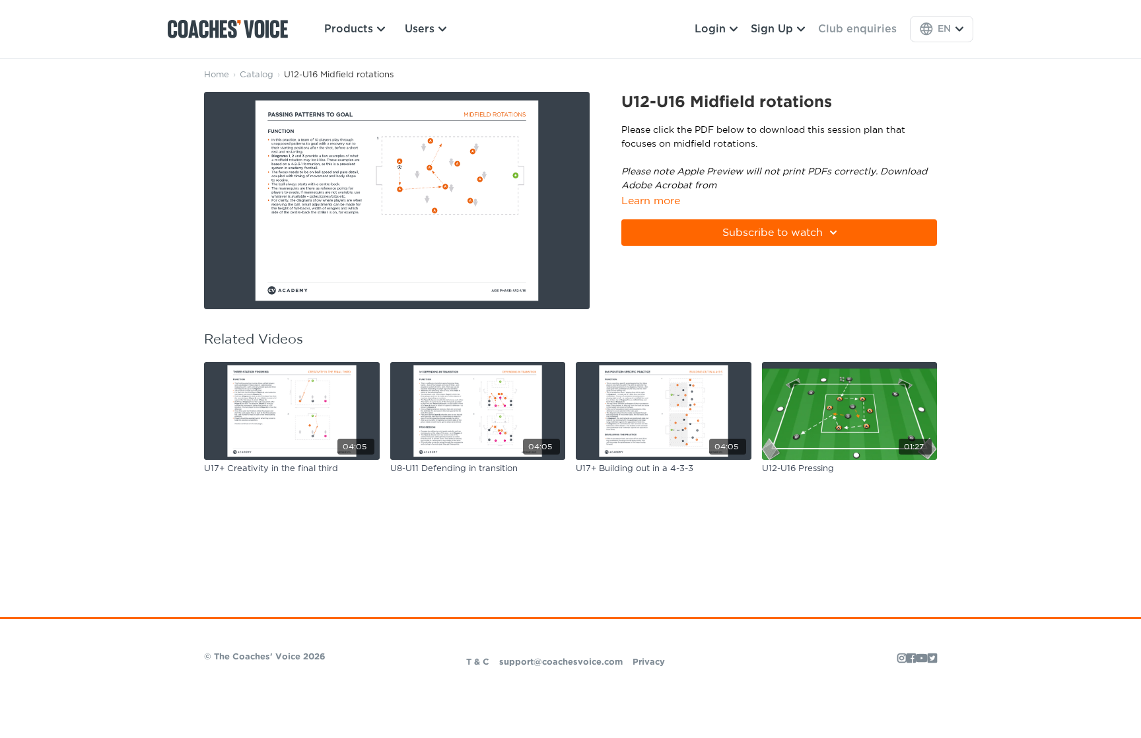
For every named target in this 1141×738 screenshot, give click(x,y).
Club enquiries (857, 29)
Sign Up (772, 29)
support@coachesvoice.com (561, 662)
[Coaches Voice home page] (233, 29)
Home (216, 75)
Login (710, 29)
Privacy (649, 662)
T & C (477, 662)
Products (348, 29)
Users (419, 29)
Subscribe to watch (772, 232)
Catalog (256, 75)
